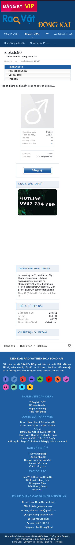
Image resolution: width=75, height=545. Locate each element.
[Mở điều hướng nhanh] (69, 345)
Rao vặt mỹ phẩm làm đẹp (37, 460)
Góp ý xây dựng (37, 408)
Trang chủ (11, 34)
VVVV (38, 284)
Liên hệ (48, 542)
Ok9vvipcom (31, 278)
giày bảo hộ (39, 281)
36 (51, 143)
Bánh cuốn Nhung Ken (37, 480)
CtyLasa (43, 278)
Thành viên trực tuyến (34, 268)
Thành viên (32, 34)
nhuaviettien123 (26, 284)
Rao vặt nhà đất (37, 457)
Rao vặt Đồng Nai (40, 519)
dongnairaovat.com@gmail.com (40, 510)
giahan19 (29, 289)
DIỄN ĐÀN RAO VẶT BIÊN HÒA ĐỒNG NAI (36, 358)
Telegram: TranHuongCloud (38, 527)
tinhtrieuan (47, 284)
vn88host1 (44, 286)
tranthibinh (43, 275)
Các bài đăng (15, 75)
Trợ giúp (59, 542)
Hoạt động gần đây (18, 71)
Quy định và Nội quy (33, 542)
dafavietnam (32, 286)
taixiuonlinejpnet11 (27, 275)
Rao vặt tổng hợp (37, 453)
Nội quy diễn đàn (37, 405)
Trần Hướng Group (37, 486)
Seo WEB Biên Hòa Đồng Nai (37, 477)
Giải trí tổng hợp (37, 466)
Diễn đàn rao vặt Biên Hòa (30, 536)
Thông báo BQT (37, 402)
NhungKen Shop (37, 483)
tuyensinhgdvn (25, 281)
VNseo (21, 286)
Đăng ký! (37, 170)
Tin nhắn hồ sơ (16, 67)
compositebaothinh (44, 289)
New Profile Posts (39, 43)
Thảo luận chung (37, 411)
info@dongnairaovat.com (39, 506)
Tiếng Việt (16, 542)
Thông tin (13, 79)
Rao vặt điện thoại (37, 463)
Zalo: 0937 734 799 (39, 523)
